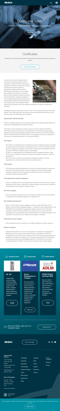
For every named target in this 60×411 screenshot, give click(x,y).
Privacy (48, 365)
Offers (22, 381)
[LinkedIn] (49, 342)
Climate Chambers (26, 369)
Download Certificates (30, 66)
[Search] (51, 3)
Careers (35, 372)
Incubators (23, 361)
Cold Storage (24, 366)
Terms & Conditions (49, 358)
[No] (58, 405)
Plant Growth (24, 375)
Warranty (48, 362)
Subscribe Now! (47, 327)
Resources (36, 369)
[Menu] (56, 2)
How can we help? (29, 342)
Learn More (30, 32)
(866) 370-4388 (8, 371)
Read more (30, 309)
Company (36, 358)
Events (35, 363)
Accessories (24, 378)
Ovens (22, 372)
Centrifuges (24, 358)
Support (35, 366)
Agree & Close (30, 406)
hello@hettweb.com (9, 370)
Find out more (48, 303)
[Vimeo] (52, 342)
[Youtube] (55, 342)
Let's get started (12, 303)
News (34, 361)
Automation (24, 363)
